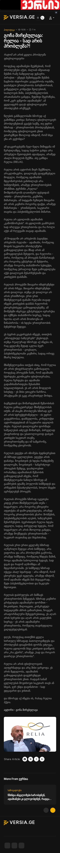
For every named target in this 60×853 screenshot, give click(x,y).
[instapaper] (36, 759)
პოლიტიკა (9, 29)
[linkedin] (21, 845)
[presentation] (46, 810)
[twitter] (30, 759)
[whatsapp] (42, 759)
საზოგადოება (15, 790)
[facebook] (24, 759)
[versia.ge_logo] (30, 4)
